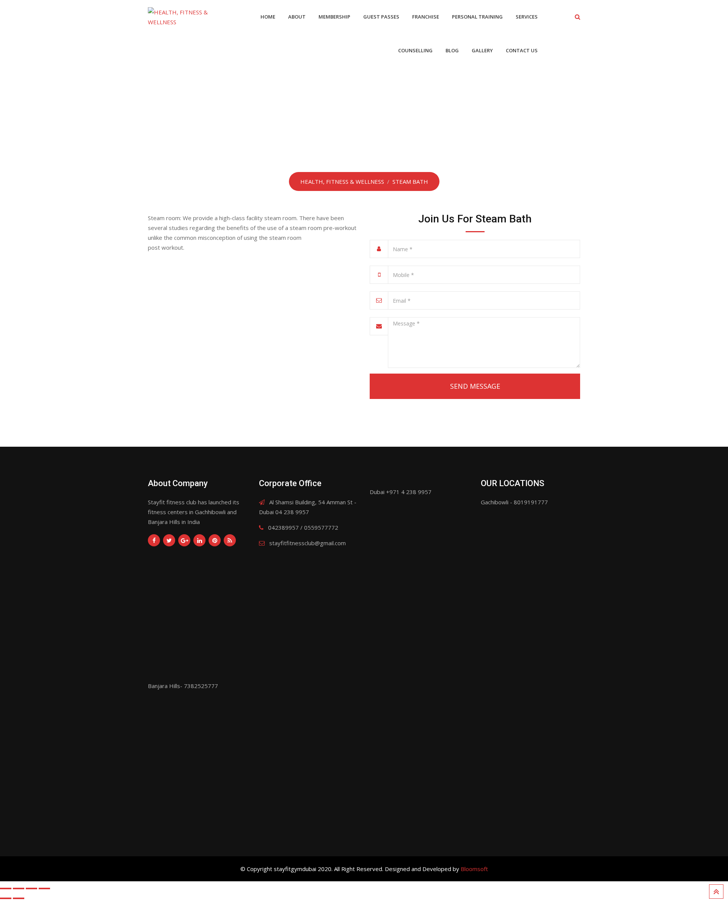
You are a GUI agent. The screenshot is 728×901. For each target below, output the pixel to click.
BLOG (452, 50)
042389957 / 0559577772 (303, 527)
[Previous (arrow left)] (5, 898)
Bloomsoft (474, 869)
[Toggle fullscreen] (31, 888)
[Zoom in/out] (44, 888)
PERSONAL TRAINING (477, 16)
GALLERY (482, 50)
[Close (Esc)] (5, 888)
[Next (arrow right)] (18, 898)
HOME (267, 16)
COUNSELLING (415, 50)
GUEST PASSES (381, 16)
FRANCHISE (425, 16)
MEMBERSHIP (334, 16)
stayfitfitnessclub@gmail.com (307, 543)
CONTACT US (522, 50)
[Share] (18, 888)
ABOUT (297, 16)
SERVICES (527, 16)
